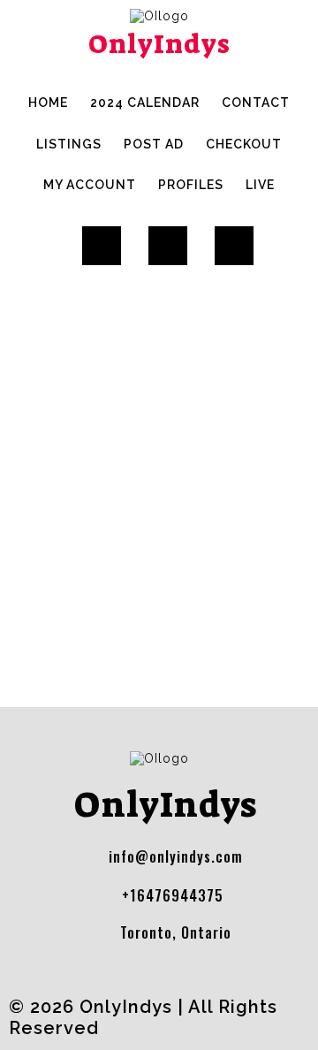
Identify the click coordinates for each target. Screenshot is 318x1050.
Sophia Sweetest (242, 378)
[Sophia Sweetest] (110, 271)
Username (37, 586)
